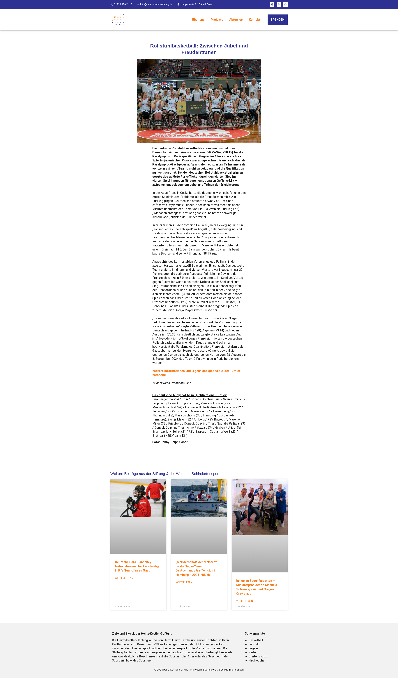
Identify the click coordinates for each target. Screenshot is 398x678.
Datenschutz (211, 669)
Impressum (196, 669)
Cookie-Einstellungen (232, 669)
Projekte (217, 19)
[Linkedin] (285, 4)
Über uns (198, 19)
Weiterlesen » (124, 578)
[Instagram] (279, 4)
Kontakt (254, 19)
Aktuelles (236, 19)
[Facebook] (272, 4)
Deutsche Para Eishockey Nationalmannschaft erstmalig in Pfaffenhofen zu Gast (137, 566)
